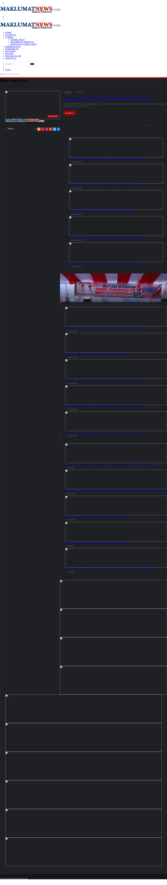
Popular (77, 125)
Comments (148, 125)
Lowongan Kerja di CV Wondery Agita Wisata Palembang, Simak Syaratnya (106, 98)
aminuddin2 (68, 92)
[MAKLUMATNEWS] (30, 12)
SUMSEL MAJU (17, 39)
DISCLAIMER (141, 881)
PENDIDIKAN (11, 49)
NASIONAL (10, 35)
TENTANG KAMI (103, 881)
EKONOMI (10, 51)
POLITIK (9, 54)
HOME (8, 32)
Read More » (69, 113)
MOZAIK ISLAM (13, 56)
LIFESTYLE (10, 58)
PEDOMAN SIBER (157, 881)
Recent (112, 125)
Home (2, 74)
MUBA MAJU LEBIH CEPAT (23, 44)
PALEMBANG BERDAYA (22, 42)
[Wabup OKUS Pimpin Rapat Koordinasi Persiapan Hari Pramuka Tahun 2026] (83, 766)
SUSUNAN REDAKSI (123, 881)
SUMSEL (9, 37)
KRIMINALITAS (12, 47)
